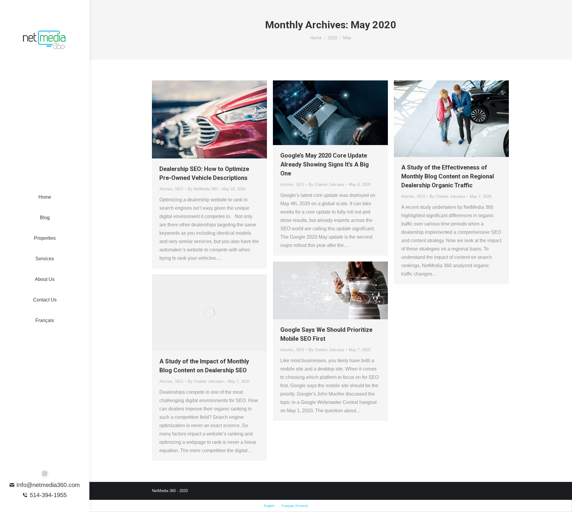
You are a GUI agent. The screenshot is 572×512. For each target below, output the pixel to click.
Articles (165, 189)
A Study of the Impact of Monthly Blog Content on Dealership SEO (204, 366)
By (202, 189)
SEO (179, 189)
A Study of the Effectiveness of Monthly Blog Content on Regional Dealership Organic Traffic (447, 176)
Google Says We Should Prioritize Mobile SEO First (326, 334)
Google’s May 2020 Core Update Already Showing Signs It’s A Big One (324, 164)
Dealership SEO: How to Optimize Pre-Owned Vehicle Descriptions (204, 173)
